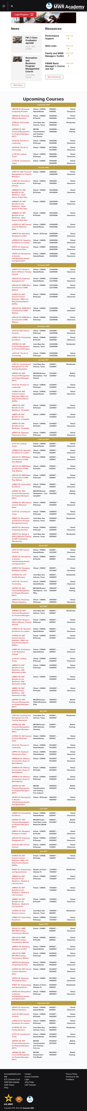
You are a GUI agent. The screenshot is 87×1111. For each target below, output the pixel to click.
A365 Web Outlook (11, 1082)
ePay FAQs (29, 1082)
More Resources (54, 77)
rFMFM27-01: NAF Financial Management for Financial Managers (21, 346)
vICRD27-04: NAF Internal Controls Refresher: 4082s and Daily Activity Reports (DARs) (20, 860)
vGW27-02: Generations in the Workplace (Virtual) (21, 652)
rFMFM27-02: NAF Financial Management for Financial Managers (21, 613)
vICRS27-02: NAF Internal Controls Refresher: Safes (21, 505)
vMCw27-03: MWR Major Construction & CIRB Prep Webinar (21, 477)
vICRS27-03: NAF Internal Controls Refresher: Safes (21, 738)
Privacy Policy (71, 1074)
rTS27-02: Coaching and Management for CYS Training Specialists (21, 718)
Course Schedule (32, 1077)
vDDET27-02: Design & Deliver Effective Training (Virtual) (21, 622)
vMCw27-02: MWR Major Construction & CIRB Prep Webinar (21, 468)
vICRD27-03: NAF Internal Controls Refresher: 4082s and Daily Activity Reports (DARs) (20, 640)
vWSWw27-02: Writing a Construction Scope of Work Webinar (21, 770)
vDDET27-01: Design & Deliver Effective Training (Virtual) (21, 272)
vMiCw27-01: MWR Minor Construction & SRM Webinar (21, 287)
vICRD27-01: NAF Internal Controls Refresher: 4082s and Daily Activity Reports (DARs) (20, 299)
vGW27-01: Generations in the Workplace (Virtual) (21, 183)
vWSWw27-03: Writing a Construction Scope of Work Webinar (21, 779)
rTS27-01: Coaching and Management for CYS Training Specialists (21, 366)
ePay (6, 1088)
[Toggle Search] (12, 6)
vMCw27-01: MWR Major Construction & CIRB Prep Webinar (21, 459)
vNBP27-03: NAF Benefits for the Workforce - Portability (20, 426)
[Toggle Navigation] (4, 6)
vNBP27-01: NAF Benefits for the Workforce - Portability (20, 407)
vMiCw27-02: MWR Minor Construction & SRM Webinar (21, 310)
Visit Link (69, 36)
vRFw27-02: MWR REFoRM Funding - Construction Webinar (20, 940)
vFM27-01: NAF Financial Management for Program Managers (21, 174)
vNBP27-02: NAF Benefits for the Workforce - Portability (20, 417)
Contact (28, 1074)
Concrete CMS (28, 1108)
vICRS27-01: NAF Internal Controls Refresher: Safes (21, 227)
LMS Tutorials (30, 1085)
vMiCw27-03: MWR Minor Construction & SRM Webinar (21, 319)
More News (18, 85)
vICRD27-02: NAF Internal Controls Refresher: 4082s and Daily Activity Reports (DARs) (20, 396)
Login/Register (21, 14)
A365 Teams (9, 1085)
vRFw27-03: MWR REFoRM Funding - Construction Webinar (20, 955)
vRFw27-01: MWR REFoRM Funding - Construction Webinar (20, 930)
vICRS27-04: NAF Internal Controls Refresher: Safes (21, 971)
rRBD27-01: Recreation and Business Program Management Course (20, 520)
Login (27, 1079)
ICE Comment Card (12, 1079)
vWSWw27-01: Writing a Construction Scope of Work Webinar (21, 761)
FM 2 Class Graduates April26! (31, 40)
